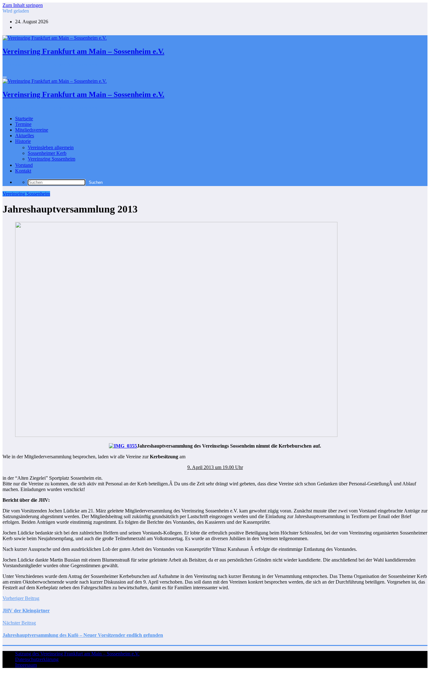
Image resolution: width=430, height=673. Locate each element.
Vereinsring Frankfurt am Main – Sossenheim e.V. (83, 51)
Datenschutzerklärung (37, 659)
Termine (23, 124)
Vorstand (24, 165)
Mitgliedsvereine (31, 130)
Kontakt (23, 170)
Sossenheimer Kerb (47, 153)
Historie (23, 141)
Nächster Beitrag (19, 622)
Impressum (26, 665)
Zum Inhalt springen (23, 5)
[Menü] (5, 77)
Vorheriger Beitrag (21, 598)
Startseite (24, 118)
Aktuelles (24, 135)
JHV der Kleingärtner (26, 610)
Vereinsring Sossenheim (51, 158)
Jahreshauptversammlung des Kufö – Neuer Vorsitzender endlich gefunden (83, 635)
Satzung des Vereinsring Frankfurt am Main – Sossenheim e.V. (77, 653)
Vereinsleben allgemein (51, 147)
